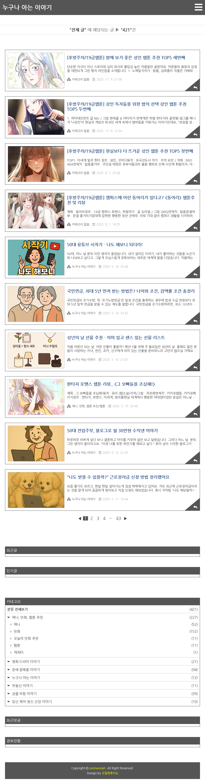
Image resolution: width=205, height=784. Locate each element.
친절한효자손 (110, 773)
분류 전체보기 (102, 609)
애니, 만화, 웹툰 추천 (104, 617)
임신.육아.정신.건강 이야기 (104, 702)
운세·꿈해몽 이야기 (104, 670)
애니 (105, 624)
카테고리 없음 (80, 79)
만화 (105, 631)
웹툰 (105, 645)
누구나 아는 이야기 (27, 7)
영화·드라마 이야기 (104, 662)
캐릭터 (105, 652)
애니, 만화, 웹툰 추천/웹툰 (88, 406)
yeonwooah (97, 768)
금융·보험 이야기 (104, 694)
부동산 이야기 (104, 686)
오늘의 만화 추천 (105, 638)
